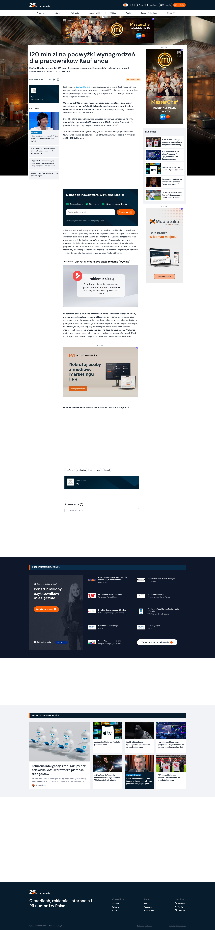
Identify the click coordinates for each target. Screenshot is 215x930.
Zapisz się (123, 212)
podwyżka (81, 470)
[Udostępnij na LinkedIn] (58, 80)
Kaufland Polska (83, 87)
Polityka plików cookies (177, 926)
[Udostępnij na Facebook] (55, 80)
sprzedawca (95, 470)
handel (107, 470)
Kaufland (69, 470)
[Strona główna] (39, 5)
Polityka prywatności (144, 926)
